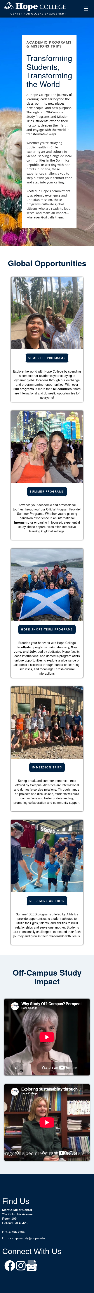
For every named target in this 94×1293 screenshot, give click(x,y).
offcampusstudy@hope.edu (26, 1238)
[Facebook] (9, 1266)
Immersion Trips (47, 767)
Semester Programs (47, 358)
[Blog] (31, 1266)
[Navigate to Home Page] (35, 8)
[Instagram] (20, 1266)
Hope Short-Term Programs (47, 629)
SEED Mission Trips (47, 901)
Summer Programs (47, 491)
